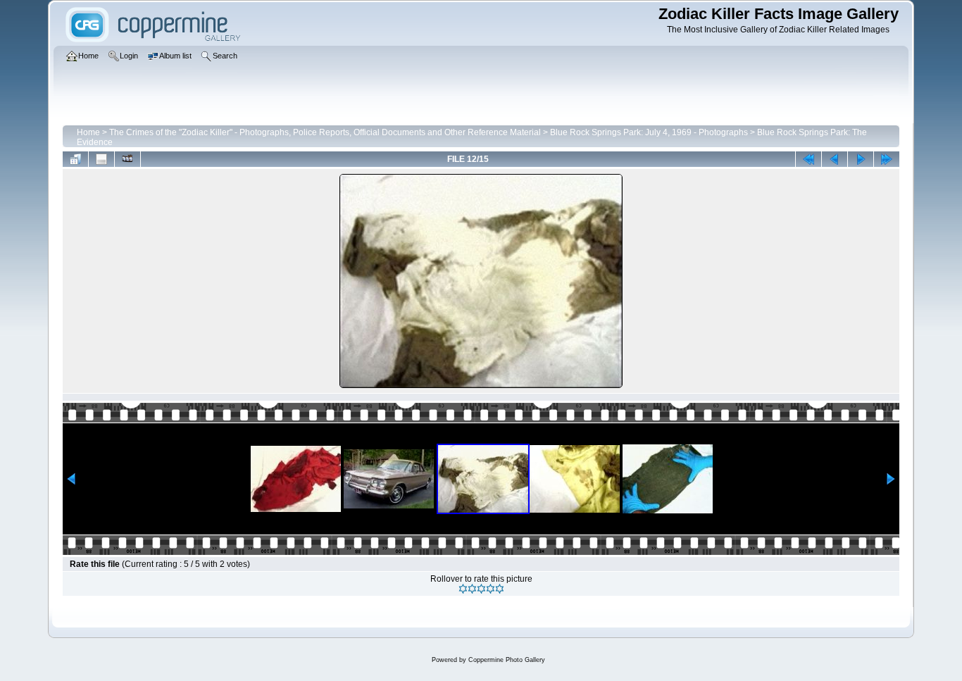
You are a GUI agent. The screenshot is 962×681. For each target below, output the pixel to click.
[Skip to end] (886, 159)
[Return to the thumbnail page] (75, 159)
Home (88, 132)
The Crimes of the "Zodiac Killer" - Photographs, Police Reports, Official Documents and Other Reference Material (325, 132)
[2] (472, 589)
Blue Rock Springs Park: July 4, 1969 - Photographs (649, 132)
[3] (481, 589)
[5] (499, 589)
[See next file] (860, 159)
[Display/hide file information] (101, 159)
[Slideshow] (127, 159)
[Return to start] (808, 159)
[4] (490, 589)
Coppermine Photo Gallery (506, 659)
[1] (463, 589)
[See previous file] (834, 159)
